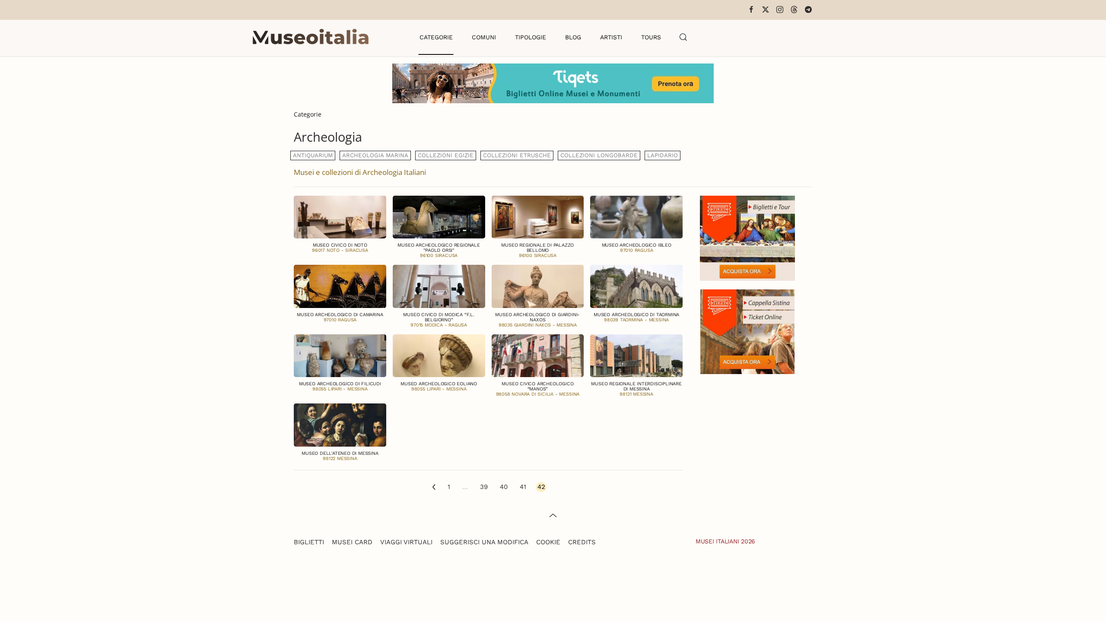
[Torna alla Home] (311, 37)
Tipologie (530, 37)
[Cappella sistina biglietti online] (747, 331)
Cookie (548, 542)
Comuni (484, 37)
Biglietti (309, 542)
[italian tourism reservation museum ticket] (553, 83)
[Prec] (434, 487)
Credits (582, 542)
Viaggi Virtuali (406, 542)
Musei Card (352, 542)
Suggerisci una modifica (484, 542)
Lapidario (662, 155)
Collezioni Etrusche (517, 155)
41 (523, 487)
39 (484, 487)
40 (504, 487)
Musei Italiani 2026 (725, 541)
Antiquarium (313, 155)
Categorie (436, 37)
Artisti (611, 37)
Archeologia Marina (375, 155)
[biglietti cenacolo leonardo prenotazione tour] (747, 237)
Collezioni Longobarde (599, 155)
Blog (573, 37)
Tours (651, 37)
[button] (683, 37)
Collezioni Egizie (446, 155)
